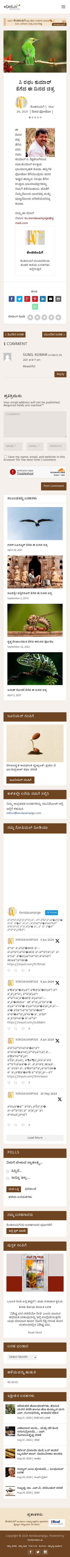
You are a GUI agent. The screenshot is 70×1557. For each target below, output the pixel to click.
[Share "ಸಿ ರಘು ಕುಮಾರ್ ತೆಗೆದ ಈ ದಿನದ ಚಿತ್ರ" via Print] (58, 299)
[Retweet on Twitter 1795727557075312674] (16, 1125)
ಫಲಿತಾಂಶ (30, 1189)
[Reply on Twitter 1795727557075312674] (9, 1125)
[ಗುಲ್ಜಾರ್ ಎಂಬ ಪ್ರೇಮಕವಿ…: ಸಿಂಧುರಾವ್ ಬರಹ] (10, 1472)
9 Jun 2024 (47, 940)
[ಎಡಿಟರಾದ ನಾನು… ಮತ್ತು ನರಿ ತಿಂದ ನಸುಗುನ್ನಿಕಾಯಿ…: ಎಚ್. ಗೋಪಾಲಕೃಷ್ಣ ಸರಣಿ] (10, 1431)
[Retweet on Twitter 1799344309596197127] (16, 1029)
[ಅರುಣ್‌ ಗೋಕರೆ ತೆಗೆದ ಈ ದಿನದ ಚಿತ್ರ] (35, 668)
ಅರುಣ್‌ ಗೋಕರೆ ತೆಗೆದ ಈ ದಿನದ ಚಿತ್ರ (27, 690)
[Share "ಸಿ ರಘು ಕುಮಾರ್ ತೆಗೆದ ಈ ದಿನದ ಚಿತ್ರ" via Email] (50, 299)
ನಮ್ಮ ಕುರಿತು (12, 1546)
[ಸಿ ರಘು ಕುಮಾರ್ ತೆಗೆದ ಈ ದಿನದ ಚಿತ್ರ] (35, 306)
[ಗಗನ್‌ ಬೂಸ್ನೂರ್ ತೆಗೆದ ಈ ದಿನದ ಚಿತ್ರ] (35, 523)
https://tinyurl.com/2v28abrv (26, 1023)
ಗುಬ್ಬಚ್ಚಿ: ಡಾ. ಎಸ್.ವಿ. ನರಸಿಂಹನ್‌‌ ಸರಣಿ (40, 1488)
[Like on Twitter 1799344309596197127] (24, 1029)
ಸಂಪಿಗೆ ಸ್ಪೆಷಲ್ (40, 1477)
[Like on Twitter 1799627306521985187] (24, 971)
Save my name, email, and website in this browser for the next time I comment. (34, 458)
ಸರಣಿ (36, 1440)
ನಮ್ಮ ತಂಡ (22, 1546)
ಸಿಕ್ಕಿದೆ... (16, 1171)
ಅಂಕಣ (37, 1458)
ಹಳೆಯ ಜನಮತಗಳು (20, 1197)
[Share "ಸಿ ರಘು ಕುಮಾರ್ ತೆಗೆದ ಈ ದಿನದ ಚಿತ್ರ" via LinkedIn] (43, 299)
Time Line (32, 1546)
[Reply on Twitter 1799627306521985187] (9, 971)
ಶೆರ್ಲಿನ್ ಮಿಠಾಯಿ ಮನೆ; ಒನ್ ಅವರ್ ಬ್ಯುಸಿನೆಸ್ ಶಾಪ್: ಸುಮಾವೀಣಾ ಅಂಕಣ (39, 1452)
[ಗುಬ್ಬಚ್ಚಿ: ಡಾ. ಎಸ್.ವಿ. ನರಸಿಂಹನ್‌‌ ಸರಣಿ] (10, 1491)
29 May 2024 (48, 1094)
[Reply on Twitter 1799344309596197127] (9, 1029)
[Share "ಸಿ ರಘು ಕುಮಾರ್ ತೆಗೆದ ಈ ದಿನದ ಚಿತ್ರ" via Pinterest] (35, 299)
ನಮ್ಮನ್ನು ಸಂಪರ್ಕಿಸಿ (55, 1546)
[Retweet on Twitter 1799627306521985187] (16, 971)
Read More (35, 1333)
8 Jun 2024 (47, 982)
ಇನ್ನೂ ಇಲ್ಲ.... (20, 1178)
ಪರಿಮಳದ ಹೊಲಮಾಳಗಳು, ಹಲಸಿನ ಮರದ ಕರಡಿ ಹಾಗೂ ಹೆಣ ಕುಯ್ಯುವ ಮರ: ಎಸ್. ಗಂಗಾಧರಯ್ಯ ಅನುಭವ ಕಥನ (41, 1410)
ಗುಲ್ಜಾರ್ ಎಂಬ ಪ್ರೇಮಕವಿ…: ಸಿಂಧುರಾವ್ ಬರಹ (40, 1471)
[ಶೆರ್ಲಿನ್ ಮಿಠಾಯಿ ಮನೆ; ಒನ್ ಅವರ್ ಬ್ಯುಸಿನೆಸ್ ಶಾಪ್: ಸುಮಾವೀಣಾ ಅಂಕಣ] (10, 1453)
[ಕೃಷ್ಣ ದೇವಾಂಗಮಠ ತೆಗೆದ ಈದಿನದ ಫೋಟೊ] (35, 620)
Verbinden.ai (35, 1540)
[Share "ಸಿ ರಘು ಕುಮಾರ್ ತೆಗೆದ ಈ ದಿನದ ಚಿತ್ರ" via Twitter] (19, 299)
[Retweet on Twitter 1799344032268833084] (16, 1083)
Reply (60, 375)
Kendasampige (27, 940)
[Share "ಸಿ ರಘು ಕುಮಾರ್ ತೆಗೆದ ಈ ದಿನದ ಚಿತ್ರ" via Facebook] (12, 299)
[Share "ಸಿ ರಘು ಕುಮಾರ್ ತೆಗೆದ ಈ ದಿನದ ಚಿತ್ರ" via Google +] (27, 299)
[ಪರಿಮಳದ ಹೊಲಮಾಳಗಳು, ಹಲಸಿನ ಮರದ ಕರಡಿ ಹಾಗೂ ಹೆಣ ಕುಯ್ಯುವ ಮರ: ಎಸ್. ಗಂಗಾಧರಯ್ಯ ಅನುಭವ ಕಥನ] (10, 1409)
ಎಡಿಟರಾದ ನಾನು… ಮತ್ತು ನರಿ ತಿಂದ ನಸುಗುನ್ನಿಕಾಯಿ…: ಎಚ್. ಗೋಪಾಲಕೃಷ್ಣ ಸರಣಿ (37, 1432)
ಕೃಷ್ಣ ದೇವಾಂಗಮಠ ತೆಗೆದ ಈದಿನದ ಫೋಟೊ (30, 642)
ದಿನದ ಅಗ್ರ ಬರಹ (42, 1418)
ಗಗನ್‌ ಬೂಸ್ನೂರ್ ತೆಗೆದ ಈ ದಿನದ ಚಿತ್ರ (27, 545)
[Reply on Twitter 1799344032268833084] (9, 1083)
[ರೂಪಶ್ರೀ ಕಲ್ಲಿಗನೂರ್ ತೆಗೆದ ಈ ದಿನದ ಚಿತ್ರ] (35, 571)
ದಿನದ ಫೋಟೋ (41, 112)
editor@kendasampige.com (23, 814)
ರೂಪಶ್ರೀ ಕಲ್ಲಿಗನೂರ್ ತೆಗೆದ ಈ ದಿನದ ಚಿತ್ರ (29, 594)
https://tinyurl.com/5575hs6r (26, 965)
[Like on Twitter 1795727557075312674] (24, 1125)
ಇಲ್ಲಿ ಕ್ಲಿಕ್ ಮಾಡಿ (17, 1231)
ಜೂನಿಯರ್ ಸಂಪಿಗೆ (20, 780)
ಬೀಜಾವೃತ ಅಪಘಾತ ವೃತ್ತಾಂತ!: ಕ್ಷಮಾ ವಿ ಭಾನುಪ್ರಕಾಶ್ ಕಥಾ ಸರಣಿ (31, 768)
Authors (42, 1546)
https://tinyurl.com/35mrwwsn (27, 1077)
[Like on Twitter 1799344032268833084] (24, 1083)
